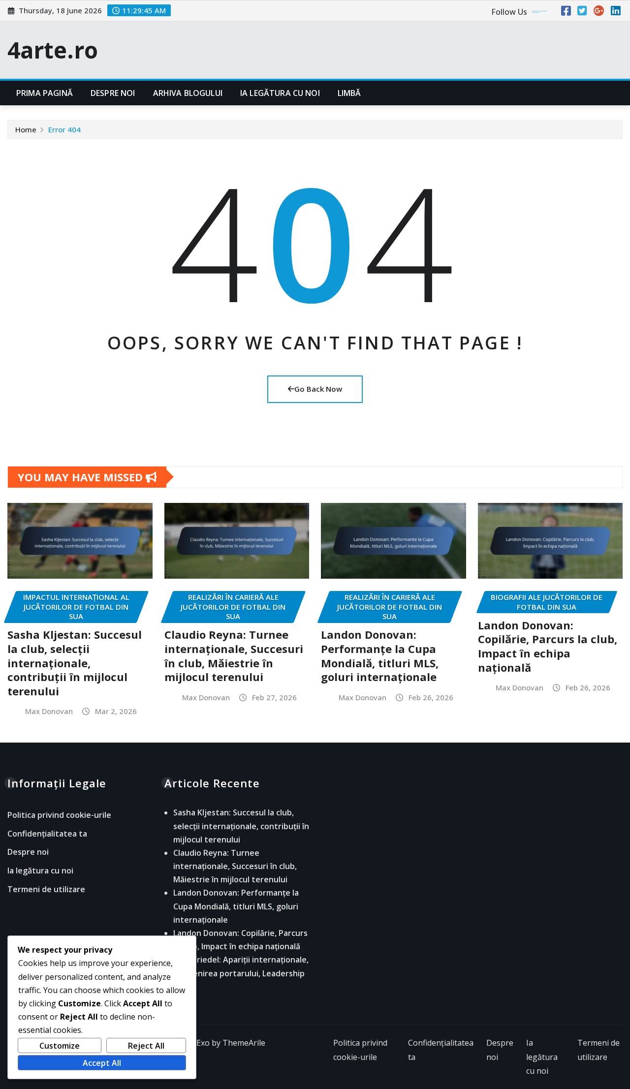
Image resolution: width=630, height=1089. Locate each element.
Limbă (349, 93)
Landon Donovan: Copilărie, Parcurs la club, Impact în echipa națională (547, 646)
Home (25, 129)
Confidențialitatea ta (47, 833)
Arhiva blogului (187, 93)
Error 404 (64, 129)
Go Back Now (318, 389)
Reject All (146, 1045)
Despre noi (113, 93)
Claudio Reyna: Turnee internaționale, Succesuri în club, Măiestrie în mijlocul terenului (233, 655)
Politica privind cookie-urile (59, 815)
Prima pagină (44, 93)
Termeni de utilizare (46, 889)
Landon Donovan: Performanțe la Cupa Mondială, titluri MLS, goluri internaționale (380, 655)
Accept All (102, 1063)
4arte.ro (52, 49)
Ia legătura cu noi (280, 93)
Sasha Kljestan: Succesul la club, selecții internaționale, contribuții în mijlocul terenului (74, 662)
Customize (59, 1045)
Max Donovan (49, 711)
